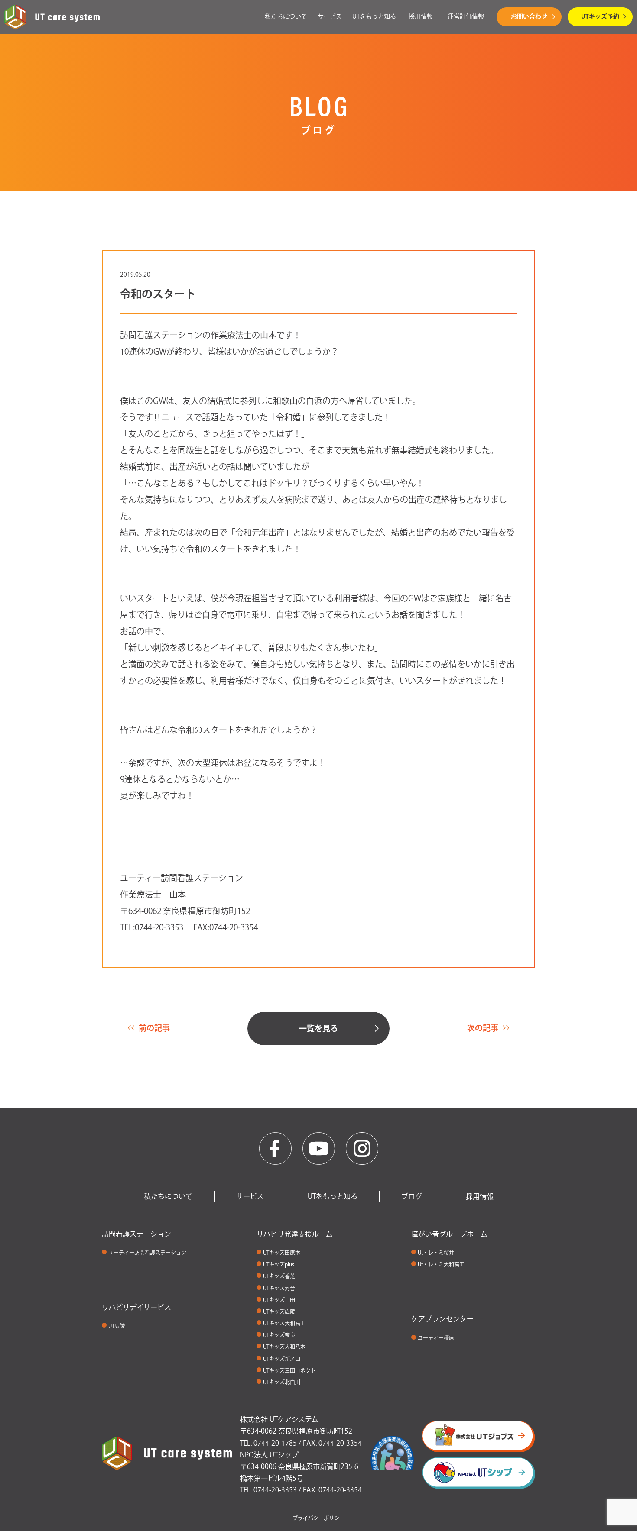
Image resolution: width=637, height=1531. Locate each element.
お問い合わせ (529, 16)
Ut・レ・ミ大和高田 (441, 1264)
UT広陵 (116, 1325)
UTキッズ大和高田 (284, 1323)
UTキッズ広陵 (279, 1311)
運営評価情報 (466, 16)
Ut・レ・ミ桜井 (436, 1252)
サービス (330, 16)
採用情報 (421, 16)
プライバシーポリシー (318, 1518)
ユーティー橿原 (436, 1337)
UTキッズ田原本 (281, 1252)
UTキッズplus (278, 1264)
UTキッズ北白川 (281, 1382)
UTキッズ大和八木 (284, 1346)
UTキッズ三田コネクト (289, 1370)
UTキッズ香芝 (279, 1276)
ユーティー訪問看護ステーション (147, 1252)
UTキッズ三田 (279, 1299)
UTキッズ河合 (279, 1288)
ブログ (411, 1196)
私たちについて (286, 16)
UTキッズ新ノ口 (281, 1358)
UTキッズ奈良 (279, 1334)
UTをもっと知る (374, 16)
